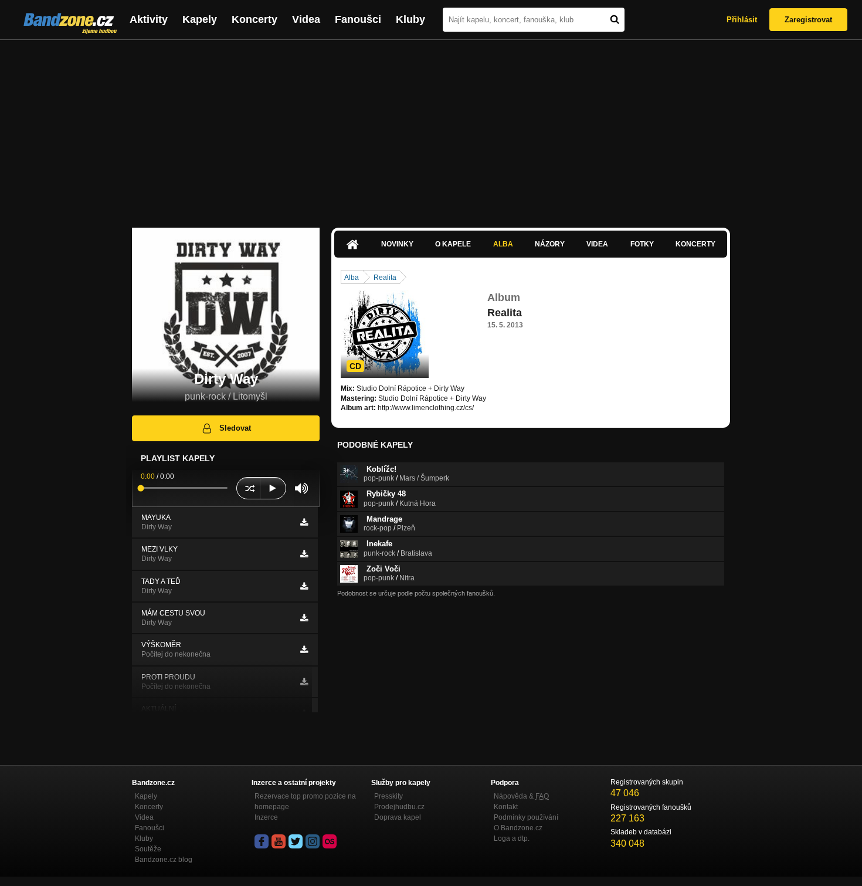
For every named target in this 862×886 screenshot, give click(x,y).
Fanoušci (358, 19)
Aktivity (149, 19)
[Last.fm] (330, 841)
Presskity (388, 796)
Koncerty (254, 19)
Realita (385, 277)
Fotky (642, 244)
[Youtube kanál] (279, 841)
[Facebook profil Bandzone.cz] (261, 841)
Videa (306, 19)
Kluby (410, 19)
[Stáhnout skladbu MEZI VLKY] (304, 554)
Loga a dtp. (512, 838)
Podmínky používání (526, 817)
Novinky (397, 244)
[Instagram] (313, 841)
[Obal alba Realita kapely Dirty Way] (385, 334)
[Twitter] (296, 841)
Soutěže (148, 849)
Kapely (199, 19)
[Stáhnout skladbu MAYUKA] (304, 522)
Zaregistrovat (808, 19)
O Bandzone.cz (518, 828)
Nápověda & (521, 796)
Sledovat (235, 428)
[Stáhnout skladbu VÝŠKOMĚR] (304, 649)
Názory (550, 244)
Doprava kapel (397, 817)
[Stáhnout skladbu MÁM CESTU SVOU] (304, 618)
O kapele (453, 244)
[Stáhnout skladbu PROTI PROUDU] (304, 682)
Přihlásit (742, 19)
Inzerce (266, 817)
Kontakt (506, 807)
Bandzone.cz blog (163, 859)
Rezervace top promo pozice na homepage (305, 801)
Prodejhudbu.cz (399, 807)
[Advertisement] (431, 128)
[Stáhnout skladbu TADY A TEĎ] (304, 586)
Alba (503, 244)
